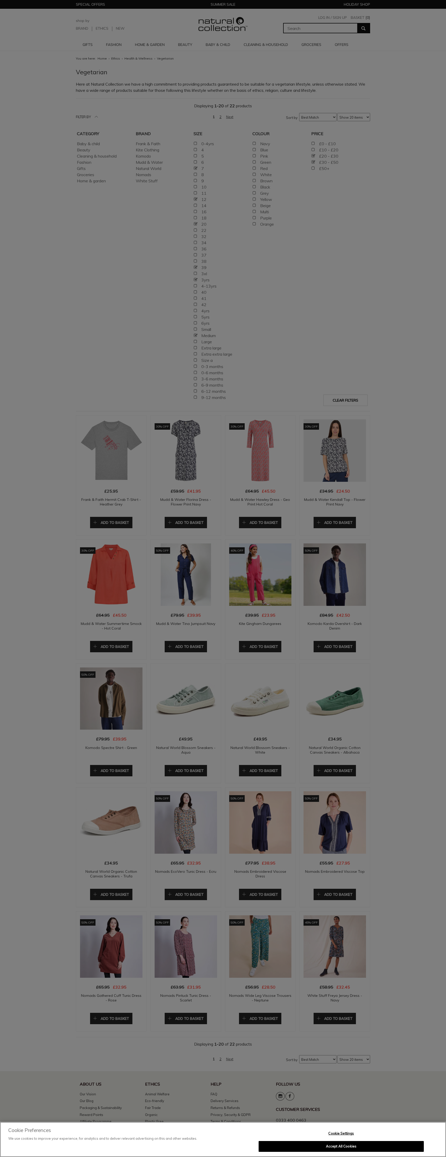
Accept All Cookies (341, 1146)
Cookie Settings (341, 1133)
